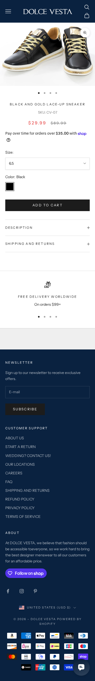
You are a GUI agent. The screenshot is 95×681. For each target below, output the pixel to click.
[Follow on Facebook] (8, 591)
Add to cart (47, 205)
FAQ (8, 481)
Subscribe (25, 409)
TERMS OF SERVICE (23, 516)
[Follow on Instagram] (21, 591)
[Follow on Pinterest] (35, 591)
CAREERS (13, 473)
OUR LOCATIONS (20, 464)
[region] (47, 294)
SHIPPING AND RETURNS (27, 490)
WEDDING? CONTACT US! (28, 455)
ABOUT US (14, 438)
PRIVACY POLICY (20, 507)
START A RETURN (20, 446)
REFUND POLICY (19, 499)
